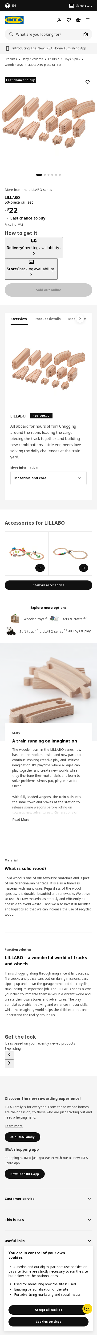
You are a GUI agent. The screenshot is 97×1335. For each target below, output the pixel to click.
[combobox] (43, 34)
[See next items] (80, 319)
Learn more (14, 1126)
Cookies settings (48, 1322)
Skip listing (13, 1048)
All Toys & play (79, 631)
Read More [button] (20, 819)
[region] (48, 120)
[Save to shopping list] (87, 82)
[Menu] (87, 20)
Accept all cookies (48, 1310)
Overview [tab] (19, 318)
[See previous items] (9, 1055)
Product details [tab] (48, 318)
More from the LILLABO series (28, 189)
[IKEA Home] (14, 20)
